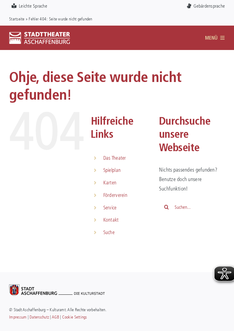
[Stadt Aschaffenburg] (57, 287)
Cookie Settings (74, 316)
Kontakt (111, 219)
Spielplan (112, 170)
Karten (110, 182)
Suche (109, 232)
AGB (55, 316)
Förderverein (115, 195)
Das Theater (114, 158)
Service (110, 207)
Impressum (18, 316)
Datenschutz (39, 316)
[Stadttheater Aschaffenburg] (39, 34)
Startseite (17, 18)
